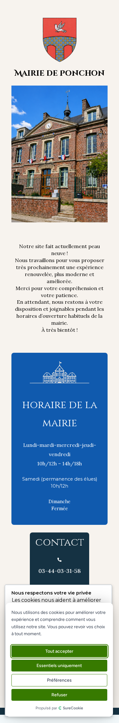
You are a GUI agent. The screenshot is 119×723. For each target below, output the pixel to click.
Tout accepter (59, 651)
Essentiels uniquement (59, 665)
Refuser (59, 695)
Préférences (59, 680)
